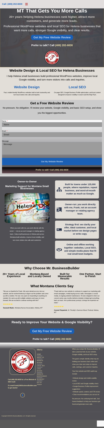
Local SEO (77, 87)
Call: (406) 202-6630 (12, 4)
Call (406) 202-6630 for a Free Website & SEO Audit (22, 381)
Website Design (27, 87)
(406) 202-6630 (64, 45)
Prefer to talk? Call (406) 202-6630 (52, 170)
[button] (26, 4)
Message (5, 141)
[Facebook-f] (22, 395)
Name (4, 121)
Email (4, 131)
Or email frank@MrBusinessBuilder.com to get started (22, 387)
